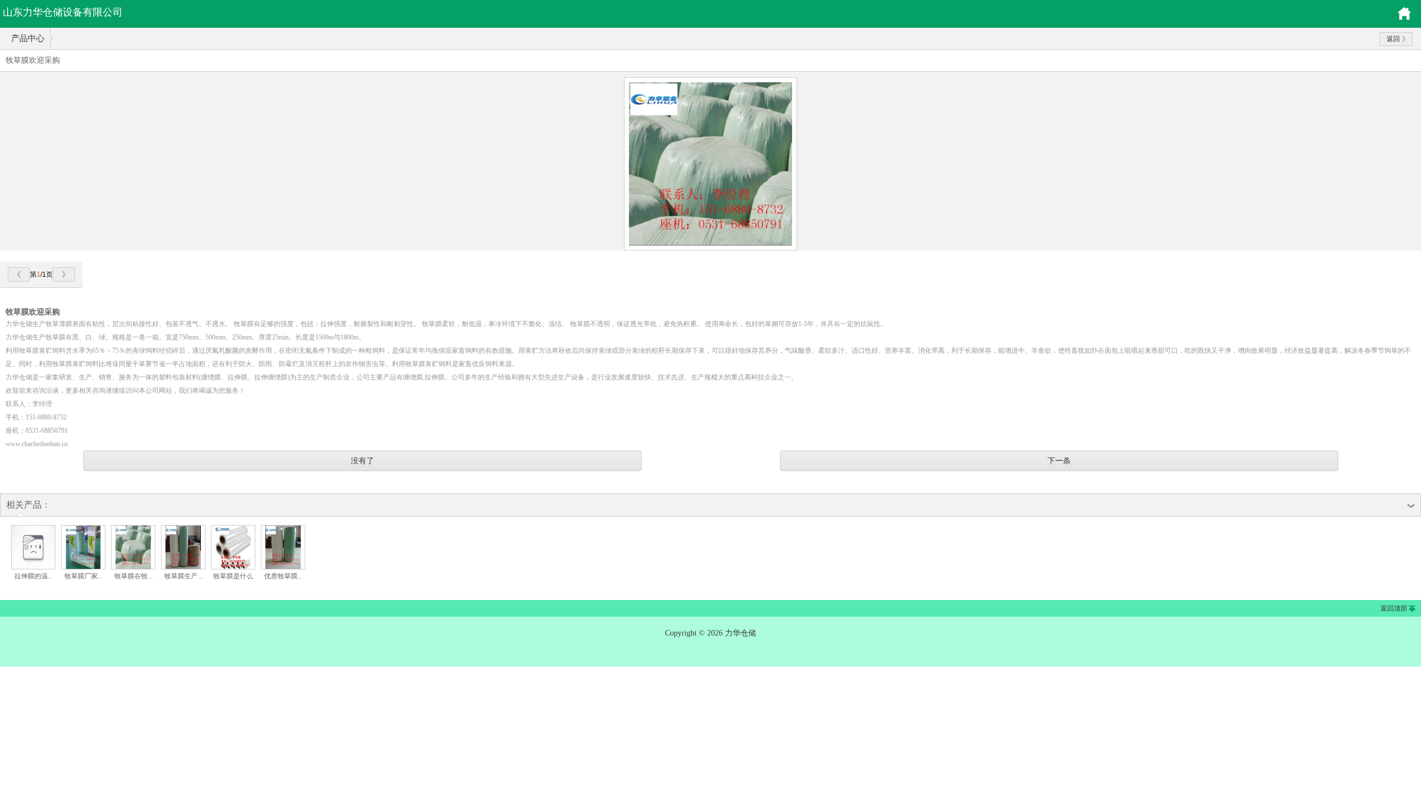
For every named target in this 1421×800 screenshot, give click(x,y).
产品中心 (27, 38)
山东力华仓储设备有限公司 (63, 12)
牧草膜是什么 (233, 576)
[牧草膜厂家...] (83, 567)
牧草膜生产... (183, 576)
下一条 (1059, 460)
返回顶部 (1393, 608)
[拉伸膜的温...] (33, 567)
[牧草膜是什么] (233, 567)
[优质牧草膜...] (283, 567)
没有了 (362, 460)
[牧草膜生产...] (183, 567)
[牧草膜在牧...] (133, 567)
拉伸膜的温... (33, 576)
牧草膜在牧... (133, 576)
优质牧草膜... (283, 576)
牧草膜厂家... (83, 576)
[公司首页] (1404, 18)
